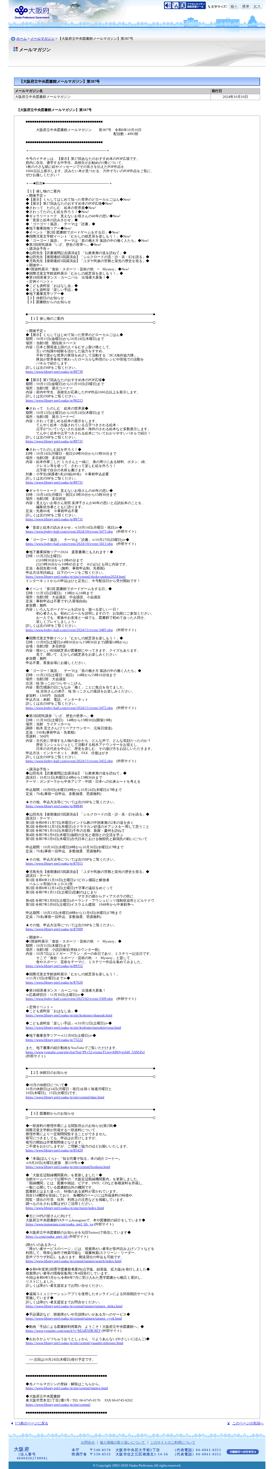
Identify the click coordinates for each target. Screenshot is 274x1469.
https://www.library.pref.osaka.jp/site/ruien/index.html (65, 1208)
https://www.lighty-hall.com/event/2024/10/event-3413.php (69, 544)
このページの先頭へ (248, 1423)
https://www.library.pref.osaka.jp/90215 (54, 400)
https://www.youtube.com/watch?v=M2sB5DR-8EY (63, 1331)
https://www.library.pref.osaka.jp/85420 (54, 1150)
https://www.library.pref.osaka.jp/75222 (54, 1040)
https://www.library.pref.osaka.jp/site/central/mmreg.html (67, 1388)
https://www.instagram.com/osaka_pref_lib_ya (59, 1224)
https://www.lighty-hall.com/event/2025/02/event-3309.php (69, 999)
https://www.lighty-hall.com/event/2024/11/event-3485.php (69, 630)
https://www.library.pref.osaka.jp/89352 (54, 966)
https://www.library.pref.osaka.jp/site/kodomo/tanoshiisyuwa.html (73, 1028)
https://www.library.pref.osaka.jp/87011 (54, 863)
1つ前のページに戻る (31, 1423)
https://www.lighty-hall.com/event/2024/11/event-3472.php (69, 708)
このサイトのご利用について (172, 1442)
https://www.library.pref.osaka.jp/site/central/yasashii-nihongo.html (74, 1343)
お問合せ (88, 1442)
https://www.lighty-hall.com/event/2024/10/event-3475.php (69, 531)
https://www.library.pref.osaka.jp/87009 (54, 929)
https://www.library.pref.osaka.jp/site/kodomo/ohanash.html (69, 1015)
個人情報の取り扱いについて (123, 1442)
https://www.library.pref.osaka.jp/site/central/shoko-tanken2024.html (75, 577)
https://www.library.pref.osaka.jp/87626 (54, 982)
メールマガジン (42, 39)
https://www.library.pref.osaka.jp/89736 (54, 372)
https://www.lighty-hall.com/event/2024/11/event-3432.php (69, 761)
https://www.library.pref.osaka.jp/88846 (54, 806)
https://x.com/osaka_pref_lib (47, 1236)
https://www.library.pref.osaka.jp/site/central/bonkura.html (68, 1167)
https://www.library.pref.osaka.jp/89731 (54, 441)
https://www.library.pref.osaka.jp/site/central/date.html (65, 1097)
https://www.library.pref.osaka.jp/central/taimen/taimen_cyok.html (74, 1318)
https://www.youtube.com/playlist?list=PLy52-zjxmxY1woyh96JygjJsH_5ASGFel (85, 1052)
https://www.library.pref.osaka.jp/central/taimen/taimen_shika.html (74, 1306)
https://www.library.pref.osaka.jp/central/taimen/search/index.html (73, 1261)
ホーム (21, 39)
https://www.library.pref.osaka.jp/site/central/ (58, 1405)
